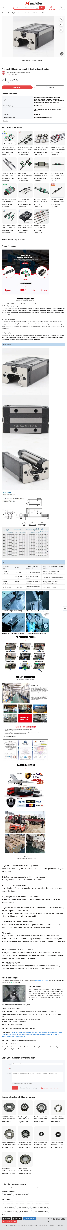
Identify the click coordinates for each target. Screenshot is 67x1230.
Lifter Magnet (20, 1034)
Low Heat (30, 1203)
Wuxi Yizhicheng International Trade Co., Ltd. (18, 72)
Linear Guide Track (23, 1207)
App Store (6, 1218)
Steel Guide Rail (40, 13)
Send (15, 1088)
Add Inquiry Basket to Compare (33, 60)
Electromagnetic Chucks (9, 1034)
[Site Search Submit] (42, 8)
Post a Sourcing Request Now (50, 1088)
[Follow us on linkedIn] (48, 1221)
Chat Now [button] (51, 87)
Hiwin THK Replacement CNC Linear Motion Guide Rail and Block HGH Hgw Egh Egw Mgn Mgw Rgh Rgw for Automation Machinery (9, 226)
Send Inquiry (17, 87)
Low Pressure (20, 1203)
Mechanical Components (21, 1194)
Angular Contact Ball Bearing (48, 1034)
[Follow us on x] (56, 1218)
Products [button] (17, 8)
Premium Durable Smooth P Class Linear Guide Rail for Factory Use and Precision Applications (57, 148)
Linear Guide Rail (29, 1032)
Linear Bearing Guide (8, 1207)
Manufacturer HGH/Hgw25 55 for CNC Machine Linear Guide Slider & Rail (25, 174)
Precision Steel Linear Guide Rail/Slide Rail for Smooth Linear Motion (8, 148)
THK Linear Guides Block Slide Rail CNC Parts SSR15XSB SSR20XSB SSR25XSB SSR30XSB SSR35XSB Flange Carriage (41, 148)
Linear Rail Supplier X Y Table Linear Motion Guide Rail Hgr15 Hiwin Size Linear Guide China (58, 200)
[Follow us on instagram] (59, 1218)
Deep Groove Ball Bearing (32, 1034)
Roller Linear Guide (25, 1211)
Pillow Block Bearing (18, 1032)
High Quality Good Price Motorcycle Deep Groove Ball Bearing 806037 (24, 1144)
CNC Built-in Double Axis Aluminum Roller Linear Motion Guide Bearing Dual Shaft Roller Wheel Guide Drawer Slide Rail (40, 200)
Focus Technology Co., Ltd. (21, 1225)
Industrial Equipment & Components (16, 13)
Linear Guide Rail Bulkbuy (41, 1211)
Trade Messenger (29, 1218)
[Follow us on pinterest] (64, 1218)
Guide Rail (31, 13)
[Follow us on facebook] (54, 1218)
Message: (8, 1073)
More (3, 1214)
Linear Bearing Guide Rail (10, 1211)
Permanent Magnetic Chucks (53, 1032)
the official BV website (41, 980)
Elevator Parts (7, 1194)
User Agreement (43, 1225)
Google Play (17, 1218)
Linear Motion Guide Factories (40, 1207)
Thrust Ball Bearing (19, 1036)
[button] (3, 3)
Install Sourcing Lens (10, 1221)
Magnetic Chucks (40, 1032)
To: (10, 1068)
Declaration (52, 1225)
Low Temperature (8, 1203)
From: (9, 1064)
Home (3, 13)
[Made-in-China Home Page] (33, 3)
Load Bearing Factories (42, 1203)
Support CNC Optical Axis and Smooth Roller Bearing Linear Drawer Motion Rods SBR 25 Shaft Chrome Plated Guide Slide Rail (9, 174)
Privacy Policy (60, 1225)
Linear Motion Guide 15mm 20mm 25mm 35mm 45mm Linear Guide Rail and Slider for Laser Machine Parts (41, 226)
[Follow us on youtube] (62, 1218)
